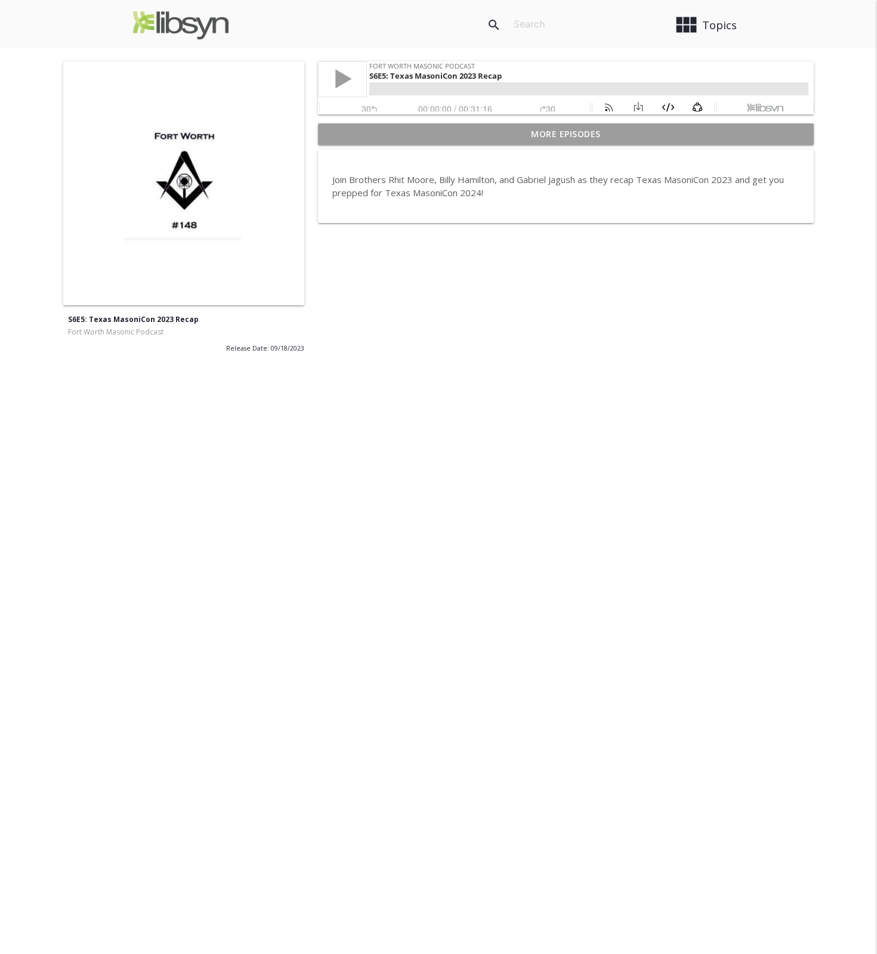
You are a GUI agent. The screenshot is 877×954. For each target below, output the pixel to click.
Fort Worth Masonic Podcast (115, 332)
